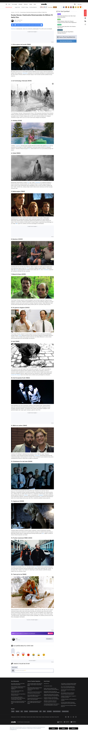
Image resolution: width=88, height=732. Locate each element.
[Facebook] (68, 717)
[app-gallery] (73, 722)
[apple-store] (60, 722)
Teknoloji (59, 24)
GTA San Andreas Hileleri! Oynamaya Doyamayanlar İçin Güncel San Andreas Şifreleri (68, 703)
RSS (58, 716)
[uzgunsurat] (80, 7)
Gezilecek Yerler (65, 711)
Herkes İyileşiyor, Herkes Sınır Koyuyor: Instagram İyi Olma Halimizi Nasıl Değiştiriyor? (67, 22)
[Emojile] (71, 7)
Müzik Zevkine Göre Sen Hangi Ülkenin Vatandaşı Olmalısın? (65, 32)
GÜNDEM (20, 4)
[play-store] (66, 722)
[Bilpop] (68, 7)
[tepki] (13, 655)
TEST (9, 4)
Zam (22, 711)
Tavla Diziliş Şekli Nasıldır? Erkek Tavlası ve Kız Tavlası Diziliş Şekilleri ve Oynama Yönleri (51, 705)
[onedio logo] (44, 4)
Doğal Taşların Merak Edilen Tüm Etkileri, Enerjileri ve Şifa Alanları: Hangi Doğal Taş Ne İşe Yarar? (51, 695)
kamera (26, 495)
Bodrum (48, 145)
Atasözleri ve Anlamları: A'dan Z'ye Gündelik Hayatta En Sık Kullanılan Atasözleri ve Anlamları (50, 701)
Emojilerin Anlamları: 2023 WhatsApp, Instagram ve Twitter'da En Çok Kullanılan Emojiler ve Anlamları (51, 698)
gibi (17, 269)
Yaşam (59, 14)
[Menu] (6, 4)
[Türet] (64, 7)
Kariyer (40, 716)
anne (27, 268)
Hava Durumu (46, 683)
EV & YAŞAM (14, 4)
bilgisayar (41, 495)
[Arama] (74, 4)
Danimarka (13, 28)
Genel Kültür (60, 29)
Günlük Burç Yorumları (33, 711)
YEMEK (30, 4)
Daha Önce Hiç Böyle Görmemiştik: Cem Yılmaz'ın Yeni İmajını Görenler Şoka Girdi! (18, 702)
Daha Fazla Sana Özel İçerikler (66, 41)
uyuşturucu (18, 145)
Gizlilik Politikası (23, 716)
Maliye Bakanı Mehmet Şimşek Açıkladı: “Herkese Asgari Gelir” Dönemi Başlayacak (34, 688)
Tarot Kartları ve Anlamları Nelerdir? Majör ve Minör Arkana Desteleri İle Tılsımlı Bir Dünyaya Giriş (68, 684)
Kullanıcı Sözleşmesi (45, 716)
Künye (56, 716)
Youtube (26, 711)
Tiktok (44, 711)
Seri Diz (55, 7)
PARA (35, 4)
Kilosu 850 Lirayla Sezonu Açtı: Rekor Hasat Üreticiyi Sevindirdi (66, 16)
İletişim (37, 716)
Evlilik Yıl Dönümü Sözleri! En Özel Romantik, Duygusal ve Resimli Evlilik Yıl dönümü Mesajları (51, 689)
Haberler (12, 12)
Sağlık (59, 19)
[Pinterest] (76, 717)
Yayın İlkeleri (52, 716)
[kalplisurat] (78, 7)
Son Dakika (49, 711)
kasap (19, 335)
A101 (40, 711)
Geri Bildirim (18, 716)
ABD (17, 223)
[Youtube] (73, 717)
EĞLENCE (26, 4)
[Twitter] (71, 717)
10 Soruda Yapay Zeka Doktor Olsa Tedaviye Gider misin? (66, 27)
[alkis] (76, 7)
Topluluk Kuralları (29, 716)
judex (18, 20)
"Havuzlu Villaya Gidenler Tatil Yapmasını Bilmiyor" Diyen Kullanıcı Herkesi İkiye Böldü (34, 684)
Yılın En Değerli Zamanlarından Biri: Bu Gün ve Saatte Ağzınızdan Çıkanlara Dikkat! (34, 702)
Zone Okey (50, 7)
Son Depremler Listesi (48, 685)
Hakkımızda (13, 716)
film (29, 148)
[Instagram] (66, 717)
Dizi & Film (17, 12)
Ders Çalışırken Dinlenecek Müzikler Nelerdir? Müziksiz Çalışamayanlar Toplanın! (67, 694)
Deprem (17, 711)
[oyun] (73, 7)
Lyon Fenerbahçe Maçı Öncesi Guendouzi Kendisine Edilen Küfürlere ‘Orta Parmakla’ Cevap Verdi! (18, 698)
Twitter (13, 711)
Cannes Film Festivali (15, 374)
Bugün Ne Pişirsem (56, 711)
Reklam (34, 716)
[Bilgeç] (66, 7)
